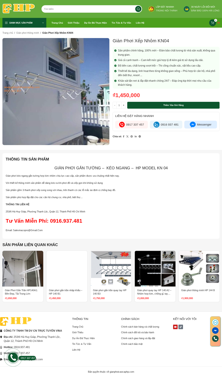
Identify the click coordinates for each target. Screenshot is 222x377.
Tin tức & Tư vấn (81, 344)
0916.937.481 (66, 221)
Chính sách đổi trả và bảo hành (137, 332)
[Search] (138, 9)
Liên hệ (76, 349)
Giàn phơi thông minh (27, 32)
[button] (41, 256)
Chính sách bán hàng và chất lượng (140, 326)
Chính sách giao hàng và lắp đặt (138, 338)
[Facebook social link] (123, 136)
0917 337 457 (28, 358)
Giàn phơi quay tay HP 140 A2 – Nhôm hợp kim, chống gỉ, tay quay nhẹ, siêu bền (154, 293)
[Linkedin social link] (136, 136)
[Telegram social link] (140, 136)
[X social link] (127, 136)
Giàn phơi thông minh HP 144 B (198, 290)
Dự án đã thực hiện (83, 338)
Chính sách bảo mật (132, 344)
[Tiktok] (180, 327)
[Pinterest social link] (132, 136)
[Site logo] (18, 8)
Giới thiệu (77, 332)
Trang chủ (7, 32)
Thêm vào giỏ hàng (173, 105)
